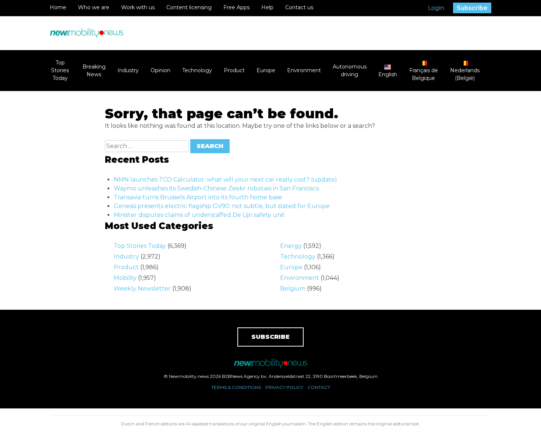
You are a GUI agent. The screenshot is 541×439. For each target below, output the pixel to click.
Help (267, 7)
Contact (319, 387)
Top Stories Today (60, 70)
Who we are (93, 7)
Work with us (138, 7)
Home (58, 7)
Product (234, 70)
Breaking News (94, 70)
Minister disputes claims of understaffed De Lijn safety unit (199, 214)
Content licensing (189, 7)
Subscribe (472, 7)
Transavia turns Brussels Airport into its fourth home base (198, 197)
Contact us (299, 7)
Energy (291, 245)
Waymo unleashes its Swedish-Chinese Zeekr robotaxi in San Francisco (216, 188)
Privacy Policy (284, 387)
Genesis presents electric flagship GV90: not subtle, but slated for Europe (222, 206)
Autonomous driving (350, 70)
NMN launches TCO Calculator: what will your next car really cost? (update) (225, 179)
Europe (266, 70)
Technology (197, 70)
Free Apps (236, 7)
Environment (304, 70)
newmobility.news (86, 33)
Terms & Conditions (236, 387)
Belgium (292, 288)
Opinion (160, 70)
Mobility (125, 277)
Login (436, 7)
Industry (128, 70)
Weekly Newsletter (142, 288)
